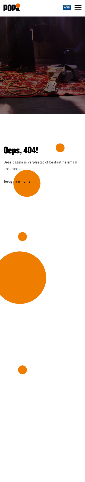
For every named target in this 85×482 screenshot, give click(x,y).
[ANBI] (67, 7)
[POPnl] (14, 7)
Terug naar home (17, 181)
